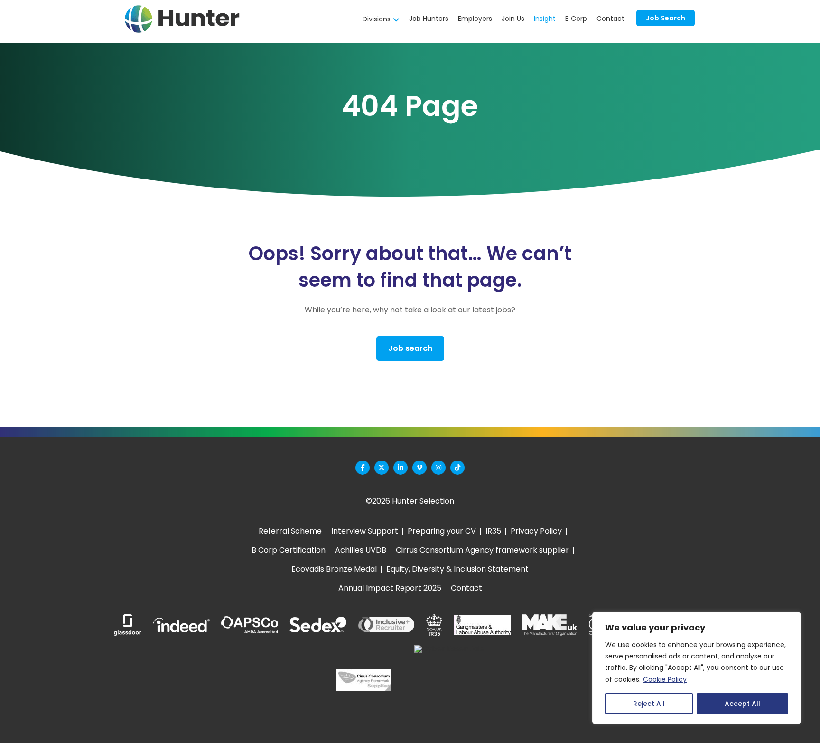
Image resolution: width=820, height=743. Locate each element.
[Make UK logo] (549, 625)
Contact (610, 18)
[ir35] (434, 625)
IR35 (493, 531)
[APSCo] (249, 625)
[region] (696, 668)
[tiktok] (457, 468)
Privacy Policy (536, 531)
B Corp (576, 18)
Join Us (513, 18)
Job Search (665, 18)
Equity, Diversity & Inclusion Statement (457, 569)
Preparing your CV (442, 531)
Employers (475, 18)
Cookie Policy (665, 679)
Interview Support (364, 531)
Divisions (377, 19)
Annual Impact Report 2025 (389, 588)
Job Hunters (428, 18)
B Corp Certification (289, 550)
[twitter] (381, 468)
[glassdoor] (127, 625)
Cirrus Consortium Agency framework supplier (482, 550)
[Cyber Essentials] (449, 680)
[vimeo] (419, 468)
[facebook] (362, 468)
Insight (545, 18)
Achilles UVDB (360, 550)
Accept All (742, 703)
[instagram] (438, 468)
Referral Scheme (290, 531)
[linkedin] (400, 468)
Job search (410, 348)
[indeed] (181, 625)
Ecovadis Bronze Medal (334, 569)
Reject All (649, 703)
